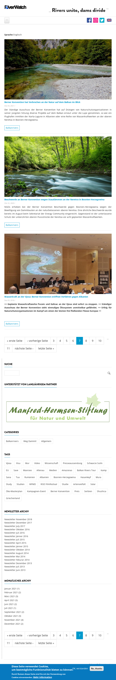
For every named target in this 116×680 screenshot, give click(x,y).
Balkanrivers (12, 127)
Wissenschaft (51, 463)
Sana (8, 477)
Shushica (101, 491)
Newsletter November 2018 (18, 519)
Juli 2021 (8, 608)
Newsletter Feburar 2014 (16, 559)
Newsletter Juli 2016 (14, 532)
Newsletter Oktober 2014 (17, 549)
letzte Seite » (46, 348)
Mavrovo (27, 470)
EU (7, 470)
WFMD (32, 484)
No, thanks (96, 668)
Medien (53, 470)
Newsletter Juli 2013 (14, 566)
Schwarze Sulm (94, 463)
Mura (98, 477)
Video (37, 463)
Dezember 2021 (12, 623)
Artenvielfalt (79, 484)
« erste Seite (14, 340)
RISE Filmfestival (49, 484)
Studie (65, 484)
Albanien (44, 477)
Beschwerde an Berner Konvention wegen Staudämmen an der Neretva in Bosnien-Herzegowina (54, 199)
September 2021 (12, 612)
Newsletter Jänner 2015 (16, 546)
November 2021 (12, 619)
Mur (27, 463)
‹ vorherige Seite (37, 340)
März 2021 (9, 596)
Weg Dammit (29, 441)
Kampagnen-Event (36, 491)
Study (9, 484)
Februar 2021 (11, 592)
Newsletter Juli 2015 (14, 539)
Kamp (104, 470)
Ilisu (18, 463)
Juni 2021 (9, 604)
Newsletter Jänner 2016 (16, 536)
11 (8, 348)
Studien (20, 484)
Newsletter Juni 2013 (14, 570)
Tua (18, 477)
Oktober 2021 (11, 615)
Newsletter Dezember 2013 (18, 563)
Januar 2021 (10, 588)
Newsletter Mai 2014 (14, 556)
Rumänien (29, 477)
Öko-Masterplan (14, 491)
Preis (76, 491)
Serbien (88, 491)
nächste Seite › (24, 348)
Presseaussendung (72, 463)
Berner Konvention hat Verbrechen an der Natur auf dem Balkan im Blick (42, 102)
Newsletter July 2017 (14, 526)
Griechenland (13, 498)
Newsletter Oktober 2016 (17, 529)
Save (16, 470)
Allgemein (46, 441)
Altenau (40, 470)
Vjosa (8, 463)
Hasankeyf (86, 477)
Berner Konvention (60, 491)
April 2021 (9, 600)
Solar (93, 484)
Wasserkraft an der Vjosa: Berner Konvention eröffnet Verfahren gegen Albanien (46, 296)
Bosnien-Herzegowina (65, 477)
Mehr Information (42, 677)
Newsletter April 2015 (15, 542)
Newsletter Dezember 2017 (18, 522)
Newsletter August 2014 (16, 553)
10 (99, 340)
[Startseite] (15, 7)
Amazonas (67, 470)
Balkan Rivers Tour (86, 470)
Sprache (8, 34)
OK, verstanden (80, 668)
